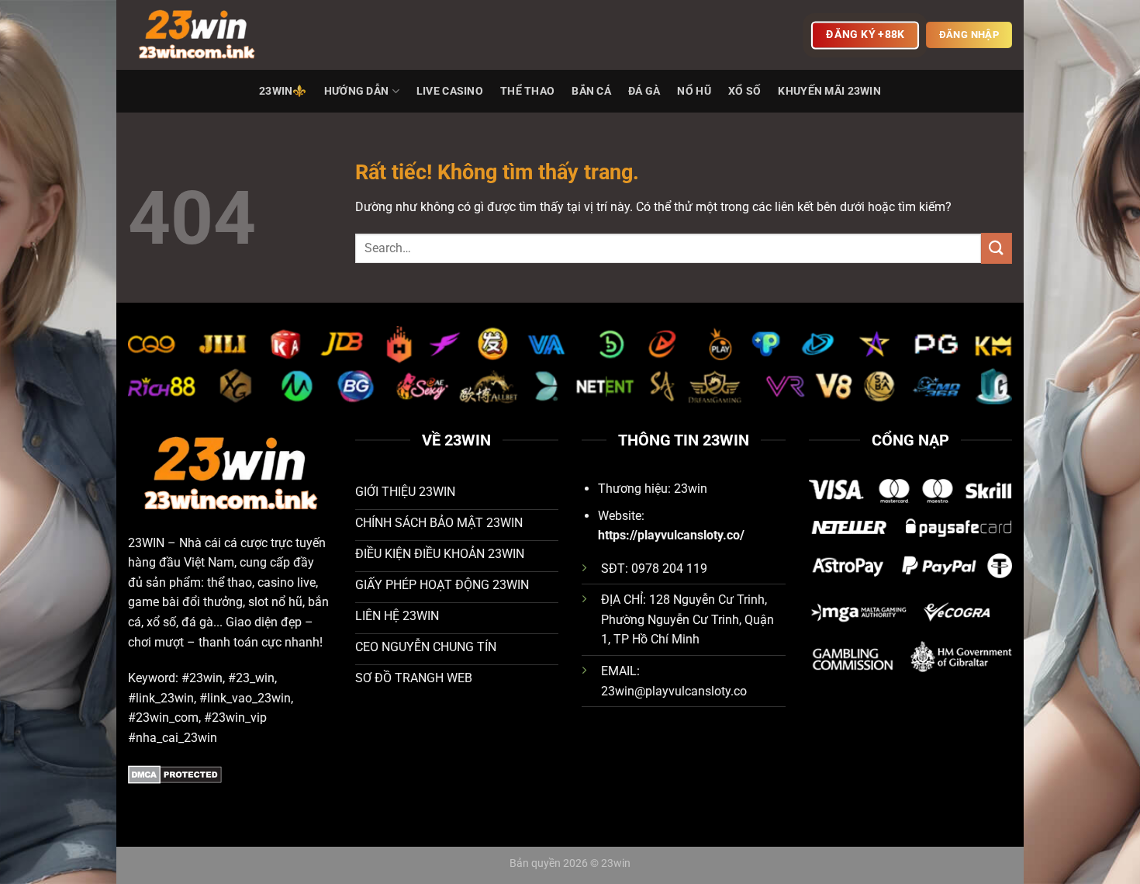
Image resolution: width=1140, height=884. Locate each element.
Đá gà (644, 91)
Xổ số (744, 91)
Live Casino (449, 91)
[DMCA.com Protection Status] (175, 773)
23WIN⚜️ (283, 91)
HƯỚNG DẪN (356, 91)
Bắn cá (591, 91)
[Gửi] (996, 248)
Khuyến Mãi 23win (829, 91)
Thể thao (527, 91)
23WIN (146, 543)
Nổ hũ (693, 91)
